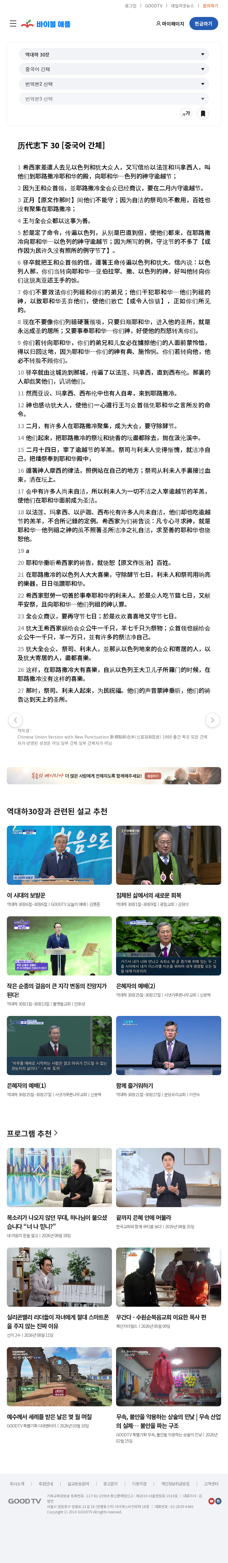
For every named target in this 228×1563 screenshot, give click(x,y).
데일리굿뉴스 (182, 5)
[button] (114, 54)
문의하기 (210, 5)
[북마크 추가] (203, 114)
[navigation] (13, 23)
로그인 (131, 5)
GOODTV (153, 5)
